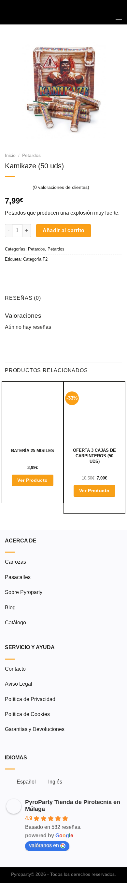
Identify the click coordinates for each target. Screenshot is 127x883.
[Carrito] (119, 12)
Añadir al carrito (64, 230)
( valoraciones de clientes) (61, 187)
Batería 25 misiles (32, 450)
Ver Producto (32, 480)
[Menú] (9, 12)
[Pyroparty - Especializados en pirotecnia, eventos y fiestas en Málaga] (63, 12)
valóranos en (44, 845)
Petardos (31, 155)
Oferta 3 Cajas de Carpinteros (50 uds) (94, 456)
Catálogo (15, 622)
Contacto (15, 669)
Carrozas (15, 562)
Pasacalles (18, 577)
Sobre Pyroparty (23, 592)
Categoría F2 (35, 259)
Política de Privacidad (30, 699)
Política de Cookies (27, 714)
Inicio (10, 155)
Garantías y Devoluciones (34, 729)
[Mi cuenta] (108, 12)
